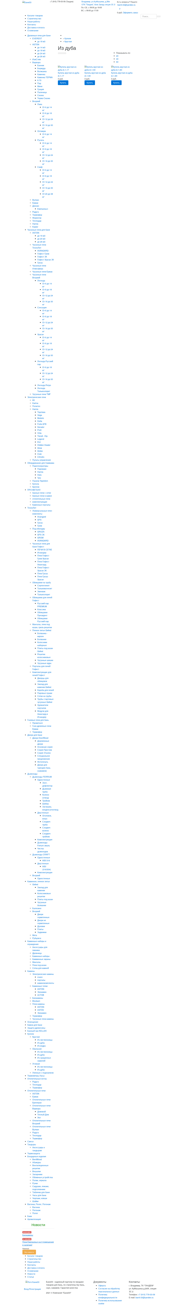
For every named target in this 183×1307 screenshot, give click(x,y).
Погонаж (36, 1210)
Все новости (29, 1252)
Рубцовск (36, 938)
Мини (39, 86)
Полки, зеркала (39, 1180)
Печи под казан (39, 965)
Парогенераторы (40, 465)
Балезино (36, 908)
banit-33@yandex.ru (126, 4)
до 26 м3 (41, 56)
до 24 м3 (41, 53)
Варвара (36, 62)
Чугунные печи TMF (41, 394)
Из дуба (41, 1042)
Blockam (36, 1000)
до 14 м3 (41, 47)
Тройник (46, 800)
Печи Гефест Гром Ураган (43, 557)
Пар (39, 83)
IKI (33, 400)
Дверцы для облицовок (43, 680)
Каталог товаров (35, 15)
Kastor (35, 226)
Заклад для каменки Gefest (44, 685)
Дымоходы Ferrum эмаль (43, 844)
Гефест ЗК (42, 256)
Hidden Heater (43, 445)
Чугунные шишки (45, 660)
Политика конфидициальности (107, 1296)
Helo (39, 474)
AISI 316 (46, 860)
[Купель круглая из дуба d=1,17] (69, 68)
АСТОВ (40, 995)
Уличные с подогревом (43, 1072)
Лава (39, 104)
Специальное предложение (43, 757)
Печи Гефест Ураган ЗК (43, 569)
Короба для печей (45, 690)
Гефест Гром (43, 253)
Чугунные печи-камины (43, 1018)
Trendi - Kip (42, 436)
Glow (39, 448)
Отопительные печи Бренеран (41, 1101)
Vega (39, 415)
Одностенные (43, 779)
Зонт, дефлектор (47, 784)
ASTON (35, 44)
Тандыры (31, 1144)
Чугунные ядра (44, 663)
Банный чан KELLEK (37, 1030)
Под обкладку (38, 528)
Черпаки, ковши (39, 1198)
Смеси (30, 1141)
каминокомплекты (45, 983)
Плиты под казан (45, 899)
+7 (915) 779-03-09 (146, 1294)
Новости (31, 1273)
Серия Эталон (44, 752)
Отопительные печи (36, 1090)
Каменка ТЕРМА (45, 77)
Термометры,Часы (36, 1075)
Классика (41, 609)
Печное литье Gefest (41, 630)
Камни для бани (34, 1024)
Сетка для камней (40, 968)
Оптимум (41, 131)
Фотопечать (42, 761)
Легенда (41, 280)
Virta (39, 433)
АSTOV (40, 1009)
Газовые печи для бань (38, 720)
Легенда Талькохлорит (43, 390)
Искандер (41, 552)
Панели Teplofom (40, 480)
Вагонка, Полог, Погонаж (39, 1204)
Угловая (36, 1063)
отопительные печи (41, 498)
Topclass (41, 412)
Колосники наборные (42, 644)
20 (117, 55)
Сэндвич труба (46, 823)
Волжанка (42, 71)
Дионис (35, 205)
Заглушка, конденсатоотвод (50, 808)
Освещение (32, 1021)
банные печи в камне (42, 495)
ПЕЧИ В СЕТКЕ (44, 549)
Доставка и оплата (36, 27)
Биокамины (37, 998)
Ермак (35, 202)
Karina (35, 403)
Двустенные (43, 812)
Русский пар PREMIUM (43, 605)
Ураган (40, 334)
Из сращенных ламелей (44, 1059)
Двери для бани (34, 734)
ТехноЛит (31, 507)
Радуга (35, 211)
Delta (39, 421)
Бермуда (41, 68)
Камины (31, 971)
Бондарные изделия (36, 1156)
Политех (36, 406)
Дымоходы (32, 773)
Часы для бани (39, 1195)
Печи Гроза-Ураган (42, 578)
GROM (40, 537)
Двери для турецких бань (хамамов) (43, 767)
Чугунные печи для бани (38, 229)
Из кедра (41, 1045)
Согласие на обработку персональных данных (109, 1290)
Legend (40, 439)
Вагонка (36, 1207)
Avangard (41, 516)
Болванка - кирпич (42, 635)
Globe (40, 450)
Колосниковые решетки (44, 895)
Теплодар (36, 220)
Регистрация (35, 1289)
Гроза (40, 262)
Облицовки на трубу (41, 582)
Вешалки (36, 1171)
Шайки (35, 1201)
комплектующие (39, 501)
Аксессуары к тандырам (38, 1149)
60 (117, 61)
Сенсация (42, 307)
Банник (40, 65)
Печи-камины (38, 1003)
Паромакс (42, 468)
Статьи (30, 1276)
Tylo (39, 477)
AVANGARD (43, 250)
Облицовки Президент (42, 614)
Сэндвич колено (46, 829)
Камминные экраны (41, 959)
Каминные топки (40, 986)
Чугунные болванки (41, 904)
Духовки (41, 926)
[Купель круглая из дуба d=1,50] (96, 68)
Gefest (35, 884)
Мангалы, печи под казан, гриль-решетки (42, 626)
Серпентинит (43, 585)
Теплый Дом (43, 1114)
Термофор (37, 214)
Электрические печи (36, 397)
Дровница (37, 953)
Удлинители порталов (42, 706)
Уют (39, 1117)
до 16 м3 (41, 235)
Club (39, 453)
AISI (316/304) (46, 868)
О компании (32, 30)
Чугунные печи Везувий (39, 276)
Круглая (36, 1036)
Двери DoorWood (40, 737)
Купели (30, 1033)
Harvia (35, 223)
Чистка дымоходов (42, 850)
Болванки (41, 639)
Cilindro (40, 456)
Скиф (39, 167)
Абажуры (36, 1162)
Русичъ (40, 140)
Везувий (36, 101)
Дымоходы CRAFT (41, 854)
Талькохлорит (43, 594)
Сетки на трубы (44, 696)
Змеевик (41, 591)
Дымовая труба (46, 790)
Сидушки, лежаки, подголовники (40, 1188)
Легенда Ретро (44, 385)
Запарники (37, 1174)
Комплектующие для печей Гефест (41, 674)
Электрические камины (43, 974)
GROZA (40, 531)
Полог (35, 1213)
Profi (39, 430)
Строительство (34, 18)
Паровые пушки (44, 693)
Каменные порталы (41, 504)
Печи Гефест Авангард (43, 563)
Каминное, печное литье (38, 881)
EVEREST (37, 38)
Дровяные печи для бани (39, 35)
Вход (26, 1289)
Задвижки (41, 932)
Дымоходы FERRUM (42, 776)
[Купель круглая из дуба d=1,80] (122, 68)
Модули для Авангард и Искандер (42, 714)
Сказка (40, 95)
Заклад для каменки (42, 889)
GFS (39, 519)
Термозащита (33, 1153)
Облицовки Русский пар (43, 620)
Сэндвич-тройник (46, 835)
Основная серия (45, 746)
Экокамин (41, 992)
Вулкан (35, 199)
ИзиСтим (36, 59)
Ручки (35, 1183)
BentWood (37, 1159)
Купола (35, 483)
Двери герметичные (43, 916)
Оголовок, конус (47, 817)
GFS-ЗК (40, 534)
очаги (39, 977)
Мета (34, 935)
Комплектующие (44, 839)
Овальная (37, 1048)
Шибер (45, 803)
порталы (41, 980)
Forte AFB (41, 424)
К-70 (39, 80)
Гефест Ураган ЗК (45, 259)
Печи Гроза (42, 573)
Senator (40, 427)
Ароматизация (34, 1219)
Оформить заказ (130, 12)
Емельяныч (42, 208)
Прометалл (37, 723)
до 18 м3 (41, 41)
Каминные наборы (41, 956)
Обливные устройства (42, 1177)
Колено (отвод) (45, 796)
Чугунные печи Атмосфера (39, 267)
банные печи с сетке (41, 492)
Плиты (40, 929)
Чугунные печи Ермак (42, 271)
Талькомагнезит (44, 588)
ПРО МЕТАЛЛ (33, 489)
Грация (40, 89)
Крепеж (35, 486)
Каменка (41, 74)
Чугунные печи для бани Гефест (41, 545)
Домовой (41, 1111)
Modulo (40, 418)
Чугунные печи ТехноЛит (39, 246)
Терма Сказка (43, 98)
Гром (39, 525)
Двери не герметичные (43, 922)
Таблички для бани (41, 1192)
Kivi (39, 442)
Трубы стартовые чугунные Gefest (45, 700)
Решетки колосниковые (44, 656)
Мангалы (36, 962)
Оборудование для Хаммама (40, 462)
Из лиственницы (45, 1039)
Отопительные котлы (37, 1078)
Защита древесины (36, 1027)
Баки (29, 1216)
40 (117, 58)
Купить (63, 82)
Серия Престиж (44, 749)
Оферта (102, 1285)
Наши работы (33, 21)
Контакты (31, 24)
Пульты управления (41, 459)
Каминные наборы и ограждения (36, 943)
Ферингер (36, 217)
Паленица (42, 92)
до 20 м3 (41, 238)
